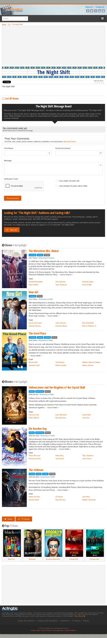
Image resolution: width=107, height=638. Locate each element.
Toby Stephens (88, 456)
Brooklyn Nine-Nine (53, 559)
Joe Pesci (86, 497)
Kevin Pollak (87, 285)
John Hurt (86, 418)
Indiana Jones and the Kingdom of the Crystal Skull (57, 387)
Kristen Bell (33, 362)
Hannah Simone (35, 326)
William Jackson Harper (91, 362)
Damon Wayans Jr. (89, 326)
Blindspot (32, 559)
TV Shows (25, 519)
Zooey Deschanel (35, 323)
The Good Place (37, 333)
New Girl (33, 292)
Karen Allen (86, 415)
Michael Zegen (87, 282)
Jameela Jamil (34, 365)
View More (79, 616)
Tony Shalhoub (61, 285)
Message (8, 160)
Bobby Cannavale (89, 500)
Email (62, 148)
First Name (8, 148)
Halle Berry (59, 456)
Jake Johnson (60, 323)
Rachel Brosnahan (36, 282)
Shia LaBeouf (34, 418)
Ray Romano (60, 500)
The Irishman (36, 470)
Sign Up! (13, 230)
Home (9, 519)
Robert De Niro (34, 497)
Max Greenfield (88, 323)
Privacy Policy (35, 630)
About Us (89, 7)
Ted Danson (59, 362)
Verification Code (11, 179)
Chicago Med (94, 559)
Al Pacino (59, 497)
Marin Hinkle (33, 285)
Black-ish (11, 559)
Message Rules (58, 630)
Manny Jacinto (87, 365)
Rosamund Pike (35, 459)
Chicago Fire (73, 559)
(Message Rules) (70, 142)
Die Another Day (38, 429)
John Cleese (87, 459)
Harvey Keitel (34, 500)
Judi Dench (59, 459)
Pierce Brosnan (34, 456)
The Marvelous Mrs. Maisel (44, 251)
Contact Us (100, 7)
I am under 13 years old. (69, 181)
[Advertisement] (53, 45)
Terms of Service (46, 630)
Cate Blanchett (61, 415)
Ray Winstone (60, 418)
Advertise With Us (70, 630)
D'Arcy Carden (60, 365)
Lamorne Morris (61, 326)
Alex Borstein (60, 282)
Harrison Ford (34, 415)
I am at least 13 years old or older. (73, 186)
